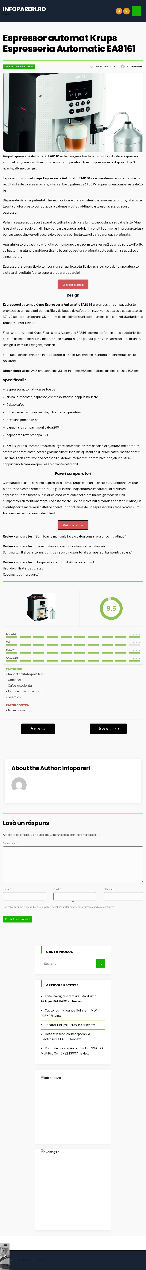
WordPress (25, 1260)
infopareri (137, 66)
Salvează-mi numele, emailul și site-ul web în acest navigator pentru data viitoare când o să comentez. (59, 907)
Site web (108, 889)
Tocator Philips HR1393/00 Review (70, 1025)
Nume (7, 889)
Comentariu (10, 843)
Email (57, 889)
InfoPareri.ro (24, 9)
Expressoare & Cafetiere (18, 66)
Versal (41, 1260)
